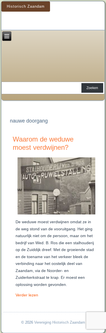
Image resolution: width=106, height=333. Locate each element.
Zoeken (92, 88)
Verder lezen (27, 295)
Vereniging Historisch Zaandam (59, 322)
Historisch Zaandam (26, 6)
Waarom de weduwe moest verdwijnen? (43, 143)
